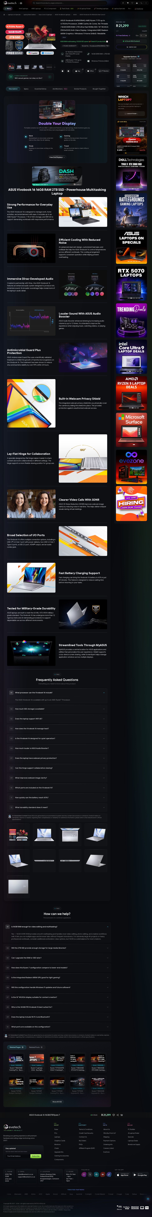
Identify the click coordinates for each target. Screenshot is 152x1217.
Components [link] (59, 1160)
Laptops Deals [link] (133, 1141)
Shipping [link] (106, 1137)
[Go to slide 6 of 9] (49, 67)
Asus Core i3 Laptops (45, 14)
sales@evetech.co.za (25, 1174)
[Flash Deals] (131, 173)
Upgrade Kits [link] (58, 1152)
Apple (48, 1194)
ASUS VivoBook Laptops (62, 14)
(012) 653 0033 (8, 1180)
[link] (23, 8)
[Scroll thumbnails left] (6, 67)
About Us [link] (106, 1129)
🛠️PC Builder (141, 9)
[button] (83, 69)
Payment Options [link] (109, 1141)
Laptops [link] (57, 1137)
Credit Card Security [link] (86, 1133)
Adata (9, 1194)
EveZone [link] (106, 1152)
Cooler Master (100, 1194)
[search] (69, 3)
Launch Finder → (132, 113)
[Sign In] (123, 3)
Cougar (119, 1194)
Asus (71, 1194)
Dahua (134, 1194)
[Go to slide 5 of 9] (41, 67)
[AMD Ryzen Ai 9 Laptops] (131, 393)
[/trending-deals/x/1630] (131, 320)
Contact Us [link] (83, 1137)
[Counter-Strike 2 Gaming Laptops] (130, 210)
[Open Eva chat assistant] (148, 1199)
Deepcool (143, 1194)
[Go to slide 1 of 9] (11, 67)
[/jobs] (131, 503)
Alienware (17, 1194)
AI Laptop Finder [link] (133, 1133)
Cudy (127, 1194)
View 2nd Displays (57, 157)
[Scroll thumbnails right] (54, 67)
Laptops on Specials (14, 14)
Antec (33, 1194)
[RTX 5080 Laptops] (131, 283)
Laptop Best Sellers (30, 14)
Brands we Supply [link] (134, 1144)
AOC (40, 1194)
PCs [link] (55, 1133)
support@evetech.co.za (26, 1177)
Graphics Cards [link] (59, 1141)
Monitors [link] (57, 1144)
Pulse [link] (56, 1129)
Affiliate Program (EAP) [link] (87, 1148)
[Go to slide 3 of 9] (26, 67)
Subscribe (35, 1156)
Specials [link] (131, 1137)
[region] (30, 40)
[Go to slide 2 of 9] (19, 67)
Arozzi (55, 1194)
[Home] (4, 15)
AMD (26, 1194)
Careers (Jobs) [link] (108, 1148)
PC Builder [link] (131, 1129)
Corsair (110, 1194)
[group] (85, 37)
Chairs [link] (56, 1148)
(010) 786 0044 (8, 1175)
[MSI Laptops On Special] (130, 247)
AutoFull (79, 1194)
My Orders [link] (82, 1141)
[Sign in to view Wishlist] (132, 3)
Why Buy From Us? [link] (109, 1133)
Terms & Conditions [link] (85, 1129)
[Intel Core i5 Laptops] (130, 357)
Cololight (88, 1194)
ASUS (75, 14)
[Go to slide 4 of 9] (34, 67)
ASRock (63, 1194)
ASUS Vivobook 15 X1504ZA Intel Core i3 (92, 14)
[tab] (13, 89)
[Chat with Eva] (137, 3)
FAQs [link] (81, 1144)
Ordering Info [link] (108, 1144)
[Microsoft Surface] (131, 430)
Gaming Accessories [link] (61, 1156)
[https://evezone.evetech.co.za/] (131, 466)
